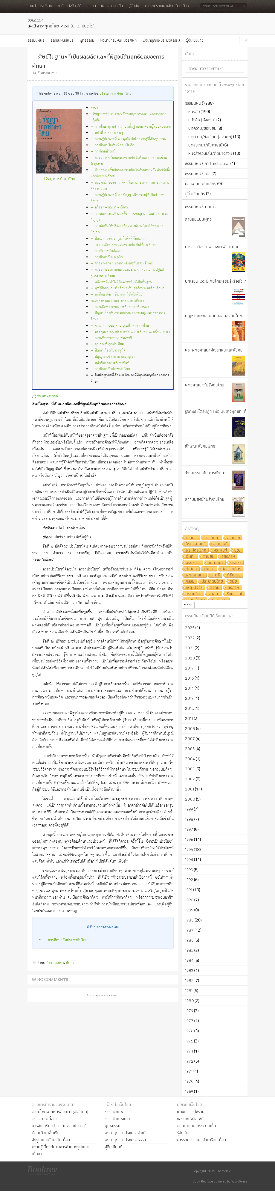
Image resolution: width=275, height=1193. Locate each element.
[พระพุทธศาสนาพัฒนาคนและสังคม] (238, 366)
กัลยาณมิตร (55, 962)
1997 (189, 829)
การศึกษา (212, 538)
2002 (190, 778)
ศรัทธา (235, 563)
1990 (189, 899)
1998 (189, 819)
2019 (189, 668)
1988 (189, 920)
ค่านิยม (208, 556)
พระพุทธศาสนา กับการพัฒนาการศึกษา (117, 301)
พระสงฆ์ (220, 550)
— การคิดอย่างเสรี (103, 151)
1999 (189, 809)
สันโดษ (191, 569)
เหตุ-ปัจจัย (194, 587)
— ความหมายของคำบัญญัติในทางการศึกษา (120, 326)
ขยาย (188, 605)
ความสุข (233, 538)
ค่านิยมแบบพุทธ (198, 219)
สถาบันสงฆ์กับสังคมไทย (204, 499)
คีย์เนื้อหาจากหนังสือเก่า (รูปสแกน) (60, 1111)
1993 (189, 869)
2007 (190, 738)
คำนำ (94, 108)
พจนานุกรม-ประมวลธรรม (161, 40)
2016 (189, 678)
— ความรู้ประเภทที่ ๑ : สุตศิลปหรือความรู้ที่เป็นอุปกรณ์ (128, 139)
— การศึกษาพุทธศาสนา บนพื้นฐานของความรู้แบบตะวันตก (130, 127)
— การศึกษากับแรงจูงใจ (106, 257)
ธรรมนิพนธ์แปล (61, 40)
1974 (189, 1051)
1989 (189, 909)
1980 (189, 1000)
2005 (190, 748)
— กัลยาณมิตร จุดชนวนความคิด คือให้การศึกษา (123, 245)
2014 (189, 688)
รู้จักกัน (134, 6)
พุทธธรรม (86, 40)
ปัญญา (191, 538)
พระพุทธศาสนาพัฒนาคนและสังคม (214, 350)
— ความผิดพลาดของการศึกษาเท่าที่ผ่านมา (119, 307)
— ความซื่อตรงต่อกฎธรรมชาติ (111, 338)
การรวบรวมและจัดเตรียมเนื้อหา (167, 6)
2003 (190, 768)
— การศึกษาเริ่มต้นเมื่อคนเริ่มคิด (112, 145)
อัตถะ (70, 962)
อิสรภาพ (228, 556)
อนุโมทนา (215, 563)
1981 (189, 990)
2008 (190, 728)
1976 (189, 1030)
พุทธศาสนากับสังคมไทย (204, 385)
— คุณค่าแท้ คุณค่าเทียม (107, 344)
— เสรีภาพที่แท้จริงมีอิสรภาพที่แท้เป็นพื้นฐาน (121, 282)
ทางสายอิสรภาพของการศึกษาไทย (212, 246)
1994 (189, 859)
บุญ (237, 550)
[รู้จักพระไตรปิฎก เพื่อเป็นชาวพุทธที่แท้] (238, 427)
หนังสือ (194, 111)
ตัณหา (209, 569)
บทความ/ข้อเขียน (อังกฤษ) (210, 136)
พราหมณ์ (220, 544)
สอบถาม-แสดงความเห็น (105, 6)
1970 (189, 1081)
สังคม (214, 587)
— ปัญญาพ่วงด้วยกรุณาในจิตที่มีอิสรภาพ (118, 238)
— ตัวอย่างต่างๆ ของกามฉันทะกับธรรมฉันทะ (121, 263)
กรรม (190, 581)
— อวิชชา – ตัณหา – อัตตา (109, 207)
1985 (189, 950)
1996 (189, 839)
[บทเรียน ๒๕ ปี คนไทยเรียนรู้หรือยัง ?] (238, 296)
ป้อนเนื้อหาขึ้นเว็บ (46, 1132)
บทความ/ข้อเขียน (202, 128)
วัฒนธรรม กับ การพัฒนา (205, 472)
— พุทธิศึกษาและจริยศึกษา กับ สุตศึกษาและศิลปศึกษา (127, 288)
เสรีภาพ (232, 587)
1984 (189, 960)
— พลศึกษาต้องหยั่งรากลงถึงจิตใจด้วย (116, 294)
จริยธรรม (193, 563)
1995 (189, 849)
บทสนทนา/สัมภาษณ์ (205, 145)
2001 (189, 789)
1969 (189, 1091)
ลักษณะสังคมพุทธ (200, 446)
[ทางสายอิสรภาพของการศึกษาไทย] (238, 262)
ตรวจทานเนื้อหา (44, 1118)
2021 (189, 647)
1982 (189, 980)
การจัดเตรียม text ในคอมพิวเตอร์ (59, 1125)
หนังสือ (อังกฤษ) (201, 119)
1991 (188, 889)
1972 (189, 1061)
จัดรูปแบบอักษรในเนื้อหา (52, 1139)
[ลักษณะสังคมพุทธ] (238, 454)
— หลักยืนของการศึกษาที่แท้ (109, 363)
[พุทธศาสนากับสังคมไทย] (238, 392)
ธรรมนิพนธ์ (36, 40)
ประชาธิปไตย (212, 581)
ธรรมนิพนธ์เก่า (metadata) (207, 163)
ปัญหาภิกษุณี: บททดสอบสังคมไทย (213, 315)
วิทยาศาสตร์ (196, 544)
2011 (189, 718)
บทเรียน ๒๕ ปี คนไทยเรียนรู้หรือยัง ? (215, 281)
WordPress (239, 1181)
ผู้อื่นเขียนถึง (194, 40)
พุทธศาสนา (195, 575)
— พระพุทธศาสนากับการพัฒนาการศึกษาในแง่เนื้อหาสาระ (130, 332)
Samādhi (234, 594)
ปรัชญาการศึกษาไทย (115, 93)
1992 (189, 879)
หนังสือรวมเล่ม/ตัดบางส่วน (210, 153)
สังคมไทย (194, 594)
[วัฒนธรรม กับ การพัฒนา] (238, 480)
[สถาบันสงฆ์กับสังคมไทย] (238, 507)
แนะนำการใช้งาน (40, 6)
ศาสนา (214, 594)
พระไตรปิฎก (196, 550)
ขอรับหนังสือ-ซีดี (69, 6)
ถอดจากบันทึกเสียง (200, 183)
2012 (189, 708)
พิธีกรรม (234, 575)
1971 (188, 1071)
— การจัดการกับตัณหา (105, 251)
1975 (189, 1041)
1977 (189, 1020)
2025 (189, 627)
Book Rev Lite (202, 1181)
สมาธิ (215, 575)
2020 (190, 658)
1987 (189, 930)
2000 (190, 799)
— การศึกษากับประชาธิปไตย (110, 369)
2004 (190, 758)
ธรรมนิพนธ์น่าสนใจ (201, 206)
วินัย (233, 581)
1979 (189, 1010)
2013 (189, 698)
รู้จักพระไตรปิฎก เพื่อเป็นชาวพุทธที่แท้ (215, 411)
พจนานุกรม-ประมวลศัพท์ (118, 40)
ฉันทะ (191, 556)
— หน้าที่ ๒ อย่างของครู (107, 133)
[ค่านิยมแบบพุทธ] (238, 227)
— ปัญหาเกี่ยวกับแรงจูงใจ (107, 350)
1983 (189, 970)
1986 (189, 940)
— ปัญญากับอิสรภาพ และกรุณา (112, 357)
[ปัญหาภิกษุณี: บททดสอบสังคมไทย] (238, 331)
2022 (190, 637)
